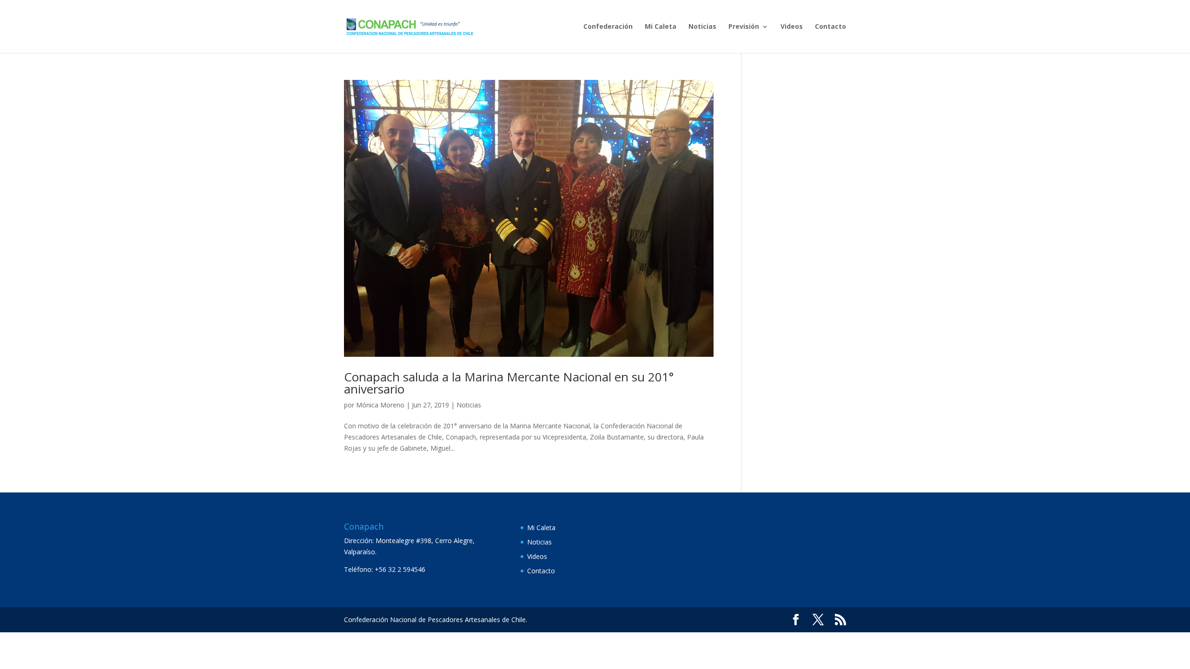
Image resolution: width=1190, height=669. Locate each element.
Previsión (743, 27)
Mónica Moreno (380, 404)
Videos (791, 27)
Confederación (608, 27)
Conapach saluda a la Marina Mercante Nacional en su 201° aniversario (509, 382)
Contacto (830, 27)
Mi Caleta (660, 27)
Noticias (702, 27)
